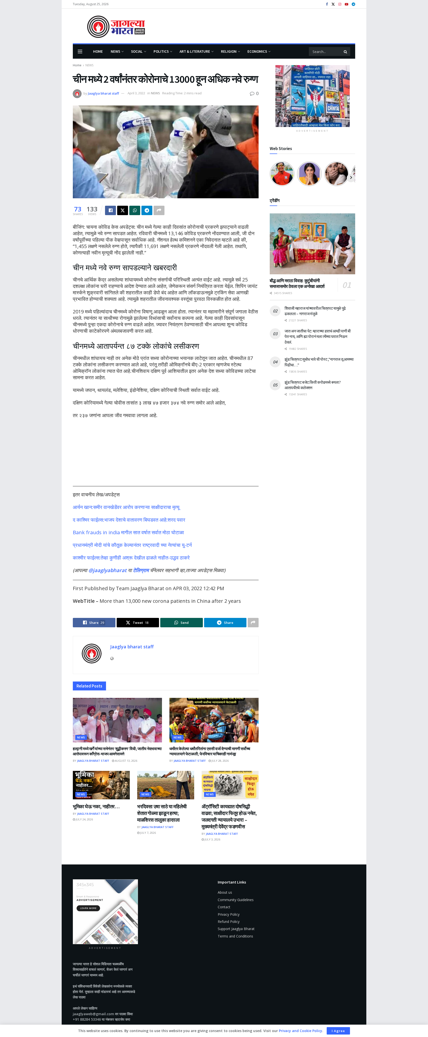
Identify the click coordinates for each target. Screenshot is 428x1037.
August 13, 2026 (125, 760)
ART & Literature (195, 51)
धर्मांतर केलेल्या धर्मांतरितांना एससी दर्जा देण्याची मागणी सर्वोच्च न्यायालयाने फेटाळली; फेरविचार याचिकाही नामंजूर (209, 751)
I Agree (338, 1031)
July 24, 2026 (84, 819)
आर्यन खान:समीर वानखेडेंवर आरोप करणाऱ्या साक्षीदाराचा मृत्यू (126, 507)
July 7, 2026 (147, 833)
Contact (224, 907)
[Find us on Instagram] (339, 4)
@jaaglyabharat (107, 570)
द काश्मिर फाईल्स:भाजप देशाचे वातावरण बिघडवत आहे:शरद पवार (129, 519)
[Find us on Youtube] (346, 4)
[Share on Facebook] (110, 210)
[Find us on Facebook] (327, 4)
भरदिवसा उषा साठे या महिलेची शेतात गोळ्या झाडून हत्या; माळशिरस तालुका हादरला (162, 813)
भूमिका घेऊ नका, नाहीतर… (96, 806)
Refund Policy (229, 921)
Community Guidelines (236, 899)
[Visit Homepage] (109, 26)
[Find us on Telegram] (353, 4)
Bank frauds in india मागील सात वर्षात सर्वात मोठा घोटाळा (128, 532)
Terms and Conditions (235, 936)
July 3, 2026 (212, 839)
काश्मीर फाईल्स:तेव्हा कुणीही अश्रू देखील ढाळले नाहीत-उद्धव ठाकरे (131, 557)
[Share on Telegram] (146, 210)
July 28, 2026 (220, 760)
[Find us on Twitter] (333, 4)
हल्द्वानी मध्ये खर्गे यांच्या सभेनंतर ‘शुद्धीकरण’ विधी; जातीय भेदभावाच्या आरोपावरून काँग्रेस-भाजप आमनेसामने (117, 751)
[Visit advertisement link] (312, 96)
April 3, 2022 (136, 93)
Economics (257, 51)
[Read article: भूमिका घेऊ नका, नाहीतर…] (101, 785)
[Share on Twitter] (122, 210)
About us (225, 892)
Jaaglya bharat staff (103, 93)
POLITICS (161, 51)
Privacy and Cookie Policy (300, 1030)
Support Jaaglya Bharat (236, 928)
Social (137, 51)
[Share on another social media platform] (159, 210)
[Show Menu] (80, 51)
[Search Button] (345, 51)
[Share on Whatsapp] (134, 210)
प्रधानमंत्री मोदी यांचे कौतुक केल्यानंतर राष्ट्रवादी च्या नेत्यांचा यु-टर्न (132, 545)
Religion (229, 51)
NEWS (115, 51)
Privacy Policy (229, 914)
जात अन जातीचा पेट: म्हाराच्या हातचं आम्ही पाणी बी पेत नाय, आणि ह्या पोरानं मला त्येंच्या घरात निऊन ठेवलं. (318, 337)
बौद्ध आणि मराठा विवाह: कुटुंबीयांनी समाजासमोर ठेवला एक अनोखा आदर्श (297, 283)
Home (98, 51)
